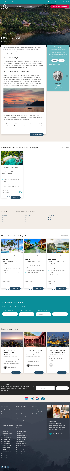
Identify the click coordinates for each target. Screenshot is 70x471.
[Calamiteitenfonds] (32, 398)
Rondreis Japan (5, 435)
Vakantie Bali (19, 433)
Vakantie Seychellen (21, 460)
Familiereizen (4, 414)
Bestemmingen (18, 6)
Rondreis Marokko (5, 453)
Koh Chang (5, 221)
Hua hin (27, 217)
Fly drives (3, 418)
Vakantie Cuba (20, 458)
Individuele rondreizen (7, 409)
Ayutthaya (51, 217)
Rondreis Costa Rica (6, 451)
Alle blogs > (65, 328)
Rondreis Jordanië (6, 460)
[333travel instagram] (5, 467)
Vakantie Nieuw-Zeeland (22, 456)
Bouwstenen (4, 411)
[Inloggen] (52, 2)
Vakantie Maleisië (20, 441)
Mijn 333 (18, 418)
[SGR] (38, 398)
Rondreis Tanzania (6, 445)
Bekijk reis (15, 197)
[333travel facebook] (2, 467)
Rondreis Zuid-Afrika (6, 433)
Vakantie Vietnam (21, 443)
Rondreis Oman (5, 458)
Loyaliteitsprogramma (22, 420)
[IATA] (43, 398)
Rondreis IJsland (5, 447)
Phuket (50, 219)
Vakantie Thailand (21, 431)
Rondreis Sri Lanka (6, 455)
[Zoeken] (56, 2)
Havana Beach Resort (33, 261)
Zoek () (60, 314)
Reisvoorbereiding (21, 416)
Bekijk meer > (65, 235)
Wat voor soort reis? (26, 310)
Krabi (49, 221)
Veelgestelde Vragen (21, 414)
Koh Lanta (28, 219)
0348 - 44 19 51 (62, 64)
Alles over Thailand (37, 134)
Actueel (18, 411)
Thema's (28, 6)
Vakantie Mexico (20, 449)
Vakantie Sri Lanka (21, 445)
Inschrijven (62, 388)
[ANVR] (27, 398)
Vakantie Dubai (20, 454)
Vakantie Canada (20, 439)
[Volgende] (66, 76)
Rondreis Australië (6, 462)
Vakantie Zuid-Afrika (21, 435)
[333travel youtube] (8, 467)
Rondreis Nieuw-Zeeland (7, 429)
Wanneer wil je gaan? (43, 310)
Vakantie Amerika (21, 437)
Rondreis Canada (5, 441)
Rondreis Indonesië (6, 437)
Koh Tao (4, 217)
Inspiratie (36, 6)
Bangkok (16, 125)
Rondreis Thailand (6, 431)
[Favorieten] (48, 2)
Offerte (61, 60)
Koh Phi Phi (51, 215)
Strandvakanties (5, 416)
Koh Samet (5, 219)
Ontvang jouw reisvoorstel (60, 6)
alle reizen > (65, 147)
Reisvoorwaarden (36, 418)
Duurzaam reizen (36, 420)
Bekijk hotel (15, 288)
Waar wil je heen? (8, 310)
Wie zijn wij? (35, 409)
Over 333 (44, 6)
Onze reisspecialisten (37, 416)
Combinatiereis (5, 422)
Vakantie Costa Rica (21, 451)
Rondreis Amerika (5, 439)
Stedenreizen (4, 420)
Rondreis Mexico (5, 449)
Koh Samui (30, 123)
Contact (55, 60)
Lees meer (16, 372)
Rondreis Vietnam (5, 443)
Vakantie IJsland (20, 447)
